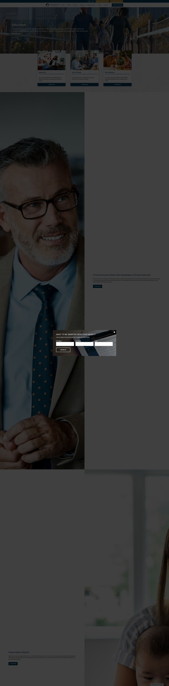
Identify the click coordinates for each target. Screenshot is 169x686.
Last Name (78, 341)
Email (96, 341)
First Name (59, 341)
